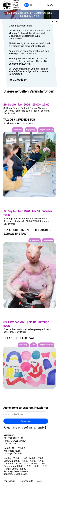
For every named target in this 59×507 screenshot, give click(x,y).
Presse (10, 505)
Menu (50, 5)
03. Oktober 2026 (29, 16)
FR (31, 5)
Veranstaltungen (16, 490)
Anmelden (26, 421)
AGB (39, 481)
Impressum (9, 481)
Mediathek (12, 501)
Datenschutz (26, 481)
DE (26, 5)
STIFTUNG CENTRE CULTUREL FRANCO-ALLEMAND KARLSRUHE (16, 5)
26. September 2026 (18, 13)
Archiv (54, 21)
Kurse (9, 486)
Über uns (12, 497)
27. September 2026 (41, 13)
